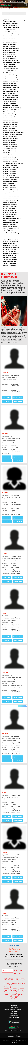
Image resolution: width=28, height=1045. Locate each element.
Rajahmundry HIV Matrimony (11, 97)
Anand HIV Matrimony (9, 173)
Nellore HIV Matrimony (9, 89)
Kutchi (16, 998)
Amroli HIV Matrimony (9, 171)
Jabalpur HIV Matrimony (10, 259)
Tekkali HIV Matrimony (9, 101)
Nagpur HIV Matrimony (9, 44)
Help (20, 1035)
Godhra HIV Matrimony (9, 194)
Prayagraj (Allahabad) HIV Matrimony (14, 132)
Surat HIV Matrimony (9, 220)
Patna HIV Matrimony (9, 243)
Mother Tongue (7, 971)
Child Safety (18, 1036)
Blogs (23, 1035)
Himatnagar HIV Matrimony (11, 198)
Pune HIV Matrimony (9, 52)
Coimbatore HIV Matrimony (11, 233)
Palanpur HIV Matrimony (10, 214)
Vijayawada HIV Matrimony (10, 105)
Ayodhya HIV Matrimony (10, 130)
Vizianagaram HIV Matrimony (11, 110)
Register (12, 1)
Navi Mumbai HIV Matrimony (11, 48)
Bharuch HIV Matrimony (10, 179)
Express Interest (17, 397)
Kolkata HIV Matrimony (9, 266)
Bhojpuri (7, 994)
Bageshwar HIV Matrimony (10, 81)
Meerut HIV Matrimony (9, 151)
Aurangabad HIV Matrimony (11, 34)
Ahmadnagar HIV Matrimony (11, 28)
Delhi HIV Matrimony (9, 116)
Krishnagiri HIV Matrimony (10, 241)
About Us (5, 1035)
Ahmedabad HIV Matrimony (11, 167)
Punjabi (22, 980)
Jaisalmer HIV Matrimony (10, 69)
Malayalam (15, 983)
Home (2, 8)
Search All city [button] (7, 14)
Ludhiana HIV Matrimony (10, 77)
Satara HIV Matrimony (9, 58)
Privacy (15, 1035)
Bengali (11, 980)
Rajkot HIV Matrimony (9, 216)
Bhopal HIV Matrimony (9, 249)
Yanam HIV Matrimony (9, 114)
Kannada (21, 987)
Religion (22, 971)
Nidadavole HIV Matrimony (10, 91)
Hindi (17, 980)
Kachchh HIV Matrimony (10, 206)
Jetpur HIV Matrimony (9, 202)
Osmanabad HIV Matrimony (11, 50)
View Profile (7, 397)
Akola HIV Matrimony (9, 30)
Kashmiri (20, 990)
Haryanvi (20, 994)
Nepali (6, 990)
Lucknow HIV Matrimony (10, 142)
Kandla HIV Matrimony (9, 210)
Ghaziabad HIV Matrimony (10, 124)
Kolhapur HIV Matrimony (10, 38)
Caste (16, 971)
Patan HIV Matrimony (9, 54)
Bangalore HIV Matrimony (10, 159)
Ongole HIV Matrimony (9, 93)
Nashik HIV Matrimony (9, 46)
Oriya (11, 998)
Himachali (13, 990)
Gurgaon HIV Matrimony (10, 26)
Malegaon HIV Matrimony (10, 42)
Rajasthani (6, 983)
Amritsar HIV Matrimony (10, 75)
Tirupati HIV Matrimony (9, 103)
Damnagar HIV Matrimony (10, 190)
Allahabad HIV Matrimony (10, 147)
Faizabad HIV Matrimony (10, 136)
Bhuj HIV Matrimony (8, 183)
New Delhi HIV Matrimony (10, 118)
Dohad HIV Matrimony (9, 186)
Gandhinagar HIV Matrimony (11, 192)
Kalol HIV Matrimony (9, 208)
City (15, 974)
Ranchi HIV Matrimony (9, 157)
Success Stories (10, 1036)
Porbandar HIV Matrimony (10, 212)
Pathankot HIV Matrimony (10, 79)
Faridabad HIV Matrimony (10, 23)
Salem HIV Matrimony (9, 237)
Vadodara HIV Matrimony (10, 223)
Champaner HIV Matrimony (11, 227)
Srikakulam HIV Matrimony (10, 99)
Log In (6, 1)
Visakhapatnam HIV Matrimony (12, 108)
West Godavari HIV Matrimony (11, 112)
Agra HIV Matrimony (9, 128)
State (20, 974)
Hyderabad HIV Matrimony (10, 60)
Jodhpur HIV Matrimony (10, 71)
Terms (10, 1035)
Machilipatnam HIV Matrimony (11, 87)
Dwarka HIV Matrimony (9, 188)
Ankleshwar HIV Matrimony (11, 177)
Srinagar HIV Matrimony (10, 165)
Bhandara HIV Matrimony (10, 36)
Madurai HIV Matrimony (10, 235)
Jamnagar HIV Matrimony (10, 200)
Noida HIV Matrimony (9, 120)
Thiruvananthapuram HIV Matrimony (13, 163)
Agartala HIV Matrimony (10, 245)
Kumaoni (14, 987)
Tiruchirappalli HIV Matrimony (11, 239)
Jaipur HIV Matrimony (9, 67)
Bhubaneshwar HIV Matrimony (11, 62)
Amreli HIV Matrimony (9, 169)
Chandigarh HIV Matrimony (11, 229)
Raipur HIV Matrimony (9, 261)
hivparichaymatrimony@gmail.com (15, 1009)
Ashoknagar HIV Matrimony (11, 247)
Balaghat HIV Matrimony (10, 251)
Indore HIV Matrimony (9, 257)
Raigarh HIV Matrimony (9, 56)
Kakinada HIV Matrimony (10, 85)
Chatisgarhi (7, 987)
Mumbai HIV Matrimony (10, 40)
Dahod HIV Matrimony (9, 225)
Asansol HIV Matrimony (9, 263)
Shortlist (7, 401)
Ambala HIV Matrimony (9, 21)
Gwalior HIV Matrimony (9, 255)
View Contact (18, 401)
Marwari (13, 994)
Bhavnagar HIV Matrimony (10, 181)
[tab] (14, 14)
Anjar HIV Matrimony (9, 175)
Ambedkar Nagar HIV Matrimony (12, 134)
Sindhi (5, 980)
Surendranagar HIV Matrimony (12, 218)
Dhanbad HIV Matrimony (10, 153)
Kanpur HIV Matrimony (9, 140)
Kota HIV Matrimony (9, 73)
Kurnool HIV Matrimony (9, 83)
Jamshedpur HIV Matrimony (11, 155)
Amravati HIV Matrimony (10, 32)
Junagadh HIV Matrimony (10, 204)
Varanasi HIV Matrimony (10, 144)
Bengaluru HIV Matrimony (10, 161)
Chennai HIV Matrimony (10, 231)
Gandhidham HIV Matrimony (11, 196)
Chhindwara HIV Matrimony (11, 253)
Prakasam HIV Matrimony (10, 95)
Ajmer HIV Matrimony (9, 65)
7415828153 (15, 1007)
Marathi (22, 983)
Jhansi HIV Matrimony (9, 149)
